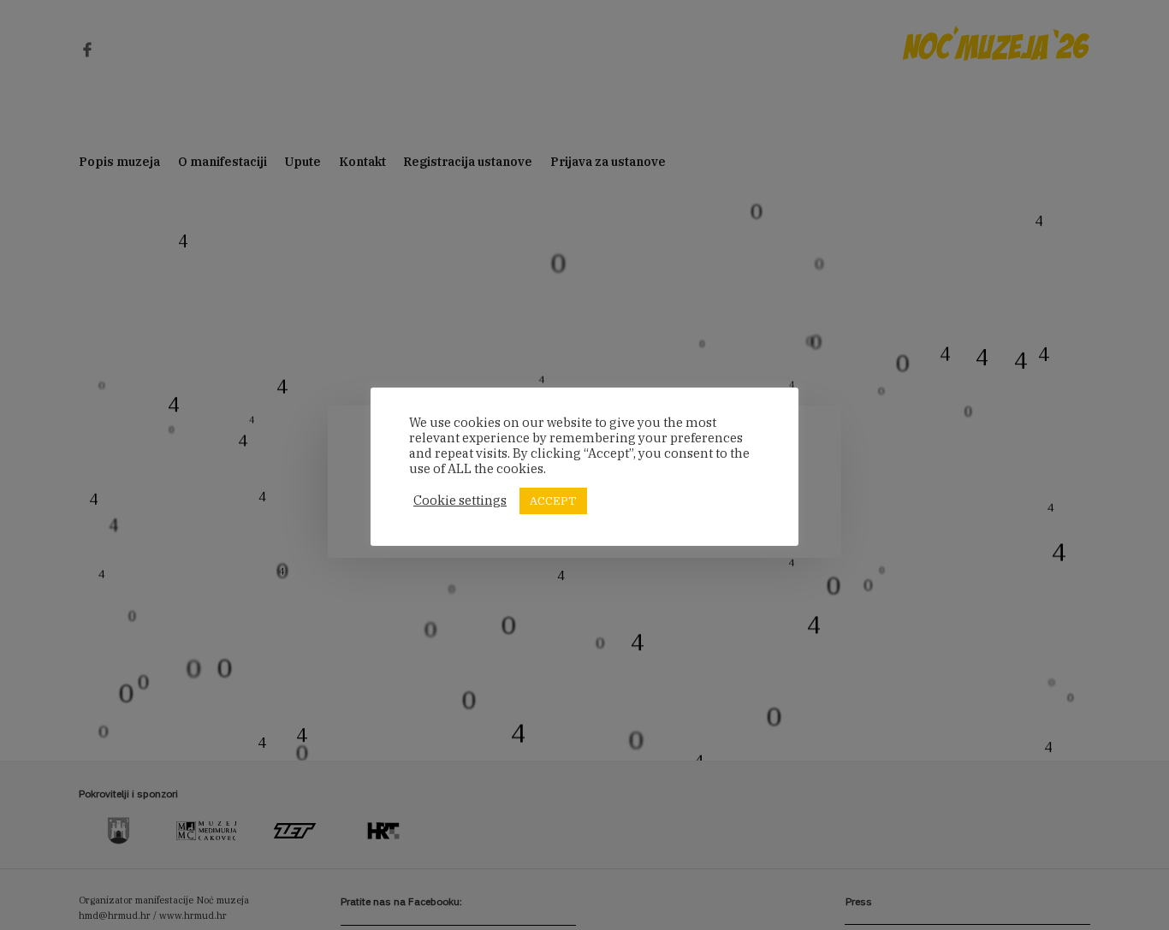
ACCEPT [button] (553, 501)
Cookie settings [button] (460, 501)
